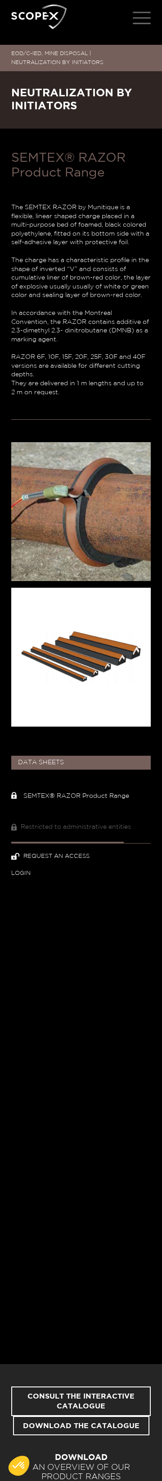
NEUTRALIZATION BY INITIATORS (57, 62)
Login (21, 873)
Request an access (56, 856)
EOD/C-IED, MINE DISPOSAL (49, 53)
